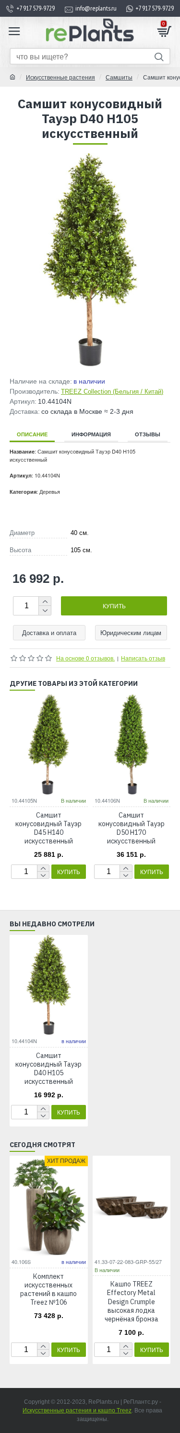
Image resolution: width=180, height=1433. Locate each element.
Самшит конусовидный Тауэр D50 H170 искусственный (131, 828)
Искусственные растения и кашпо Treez (77, 1410)
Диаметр (22, 532)
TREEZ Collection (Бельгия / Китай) (112, 391)
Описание (32, 434)
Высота (20, 550)
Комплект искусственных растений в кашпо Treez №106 (48, 1289)
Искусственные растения (60, 77)
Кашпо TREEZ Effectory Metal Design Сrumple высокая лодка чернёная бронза (131, 1301)
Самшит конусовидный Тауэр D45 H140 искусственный (48, 828)
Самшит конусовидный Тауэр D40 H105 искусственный (48, 1068)
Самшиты (119, 77)
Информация (91, 434)
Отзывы (147, 434)
